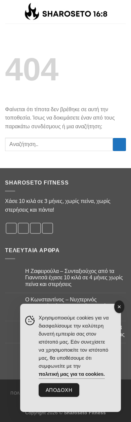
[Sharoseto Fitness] (65, 12)
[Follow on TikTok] (35, 228)
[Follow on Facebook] (11, 228)
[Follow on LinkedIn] (47, 228)
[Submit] (119, 144)
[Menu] (122, 11)
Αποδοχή (59, 390)
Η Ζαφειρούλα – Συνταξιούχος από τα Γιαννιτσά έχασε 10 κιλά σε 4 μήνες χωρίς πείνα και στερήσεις (74, 277)
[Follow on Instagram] (23, 228)
